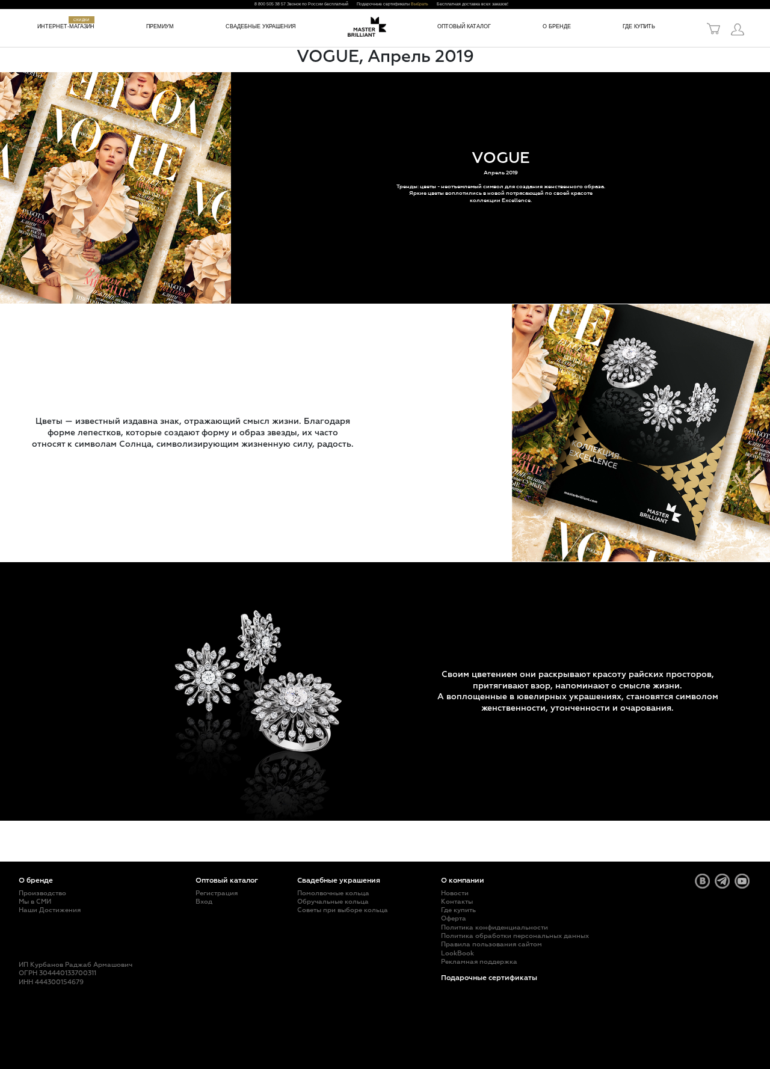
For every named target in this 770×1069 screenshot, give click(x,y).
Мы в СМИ (35, 901)
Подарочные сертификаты (489, 978)
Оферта (453, 918)
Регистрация (217, 893)
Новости (455, 893)
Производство (42, 893)
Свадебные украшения (261, 26)
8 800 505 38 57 (270, 4)
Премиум (160, 26)
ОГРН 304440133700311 (57, 973)
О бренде (557, 26)
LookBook (457, 953)
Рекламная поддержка (479, 961)
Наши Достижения (50, 910)
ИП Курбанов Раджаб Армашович (75, 964)
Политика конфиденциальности (494, 927)
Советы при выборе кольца (342, 910)
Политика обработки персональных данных (515, 936)
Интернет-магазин (65, 26)
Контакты (457, 901)
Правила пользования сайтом (491, 944)
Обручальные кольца (333, 901)
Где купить (639, 26)
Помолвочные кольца (333, 893)
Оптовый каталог (464, 26)
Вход (204, 901)
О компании (462, 880)
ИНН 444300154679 (51, 982)
